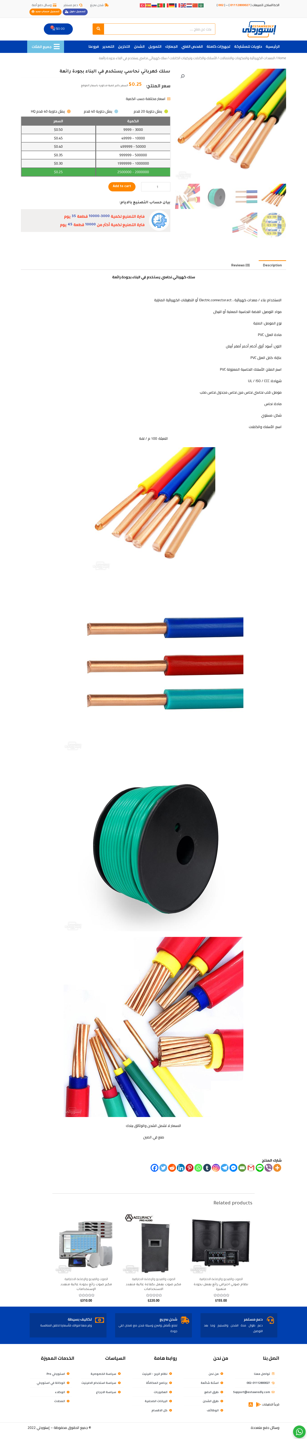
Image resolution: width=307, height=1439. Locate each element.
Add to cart (122, 186)
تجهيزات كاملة (218, 46)
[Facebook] (154, 1168)
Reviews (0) (240, 265)
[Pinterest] (190, 1168)
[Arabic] (201, 5)
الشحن (139, 46)
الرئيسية (273, 46)
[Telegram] (225, 1168)
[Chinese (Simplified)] (195, 5)
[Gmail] (251, 1168)
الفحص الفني (192, 46)
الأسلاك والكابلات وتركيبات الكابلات (193, 58)
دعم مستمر (253, 1319)
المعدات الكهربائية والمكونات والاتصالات (247, 58)
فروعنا (94, 46)
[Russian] (154, 5)
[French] (178, 5)
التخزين (124, 46)
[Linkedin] (181, 1168)
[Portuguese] (160, 5)
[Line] (260, 1168)
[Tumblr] (207, 1168)
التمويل (155, 46)
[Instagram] (216, 1168)
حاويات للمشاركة (248, 46)
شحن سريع (168, 1319)
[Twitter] (163, 1168)
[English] (184, 5)
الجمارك (171, 46)
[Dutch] (189, 5)
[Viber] (268, 1168)
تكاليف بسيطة (80, 1319)
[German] (172, 5)
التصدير (108, 46)
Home (282, 58)
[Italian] (166, 5)
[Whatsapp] (198, 1168)
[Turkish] (143, 5)
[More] (277, 1168)
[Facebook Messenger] (233, 1168)
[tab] (272, 265)
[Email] (242, 1168)
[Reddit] (172, 1168)
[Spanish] (148, 5)
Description (272, 265)
